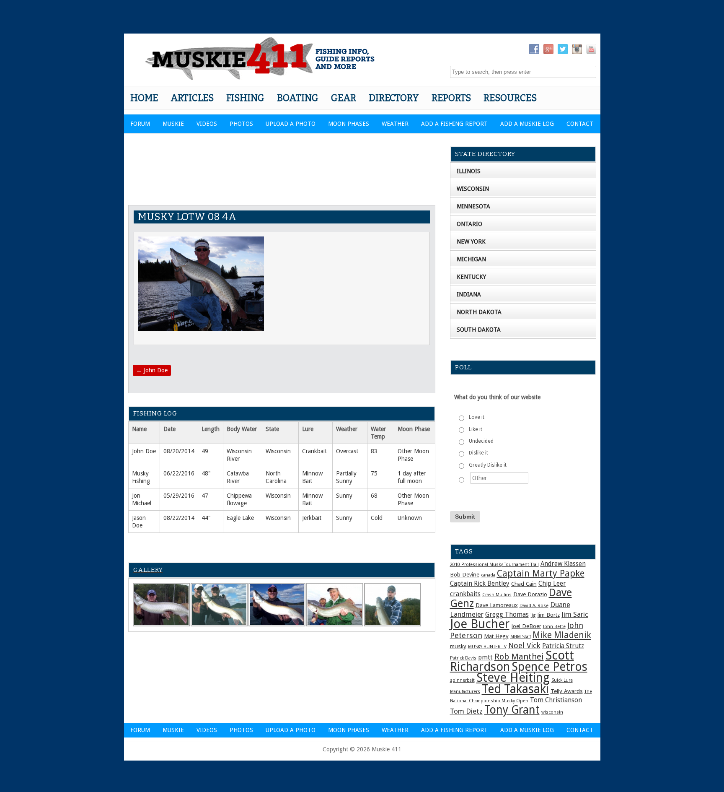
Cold (377, 517)
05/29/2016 (178, 495)
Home (144, 98)
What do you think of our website (497, 397)
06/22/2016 (178, 473)
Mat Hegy (496, 636)
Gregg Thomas (507, 614)
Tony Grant (512, 709)
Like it (475, 429)
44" (206, 517)
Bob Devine (464, 574)
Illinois (469, 171)
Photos (241, 123)
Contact (579, 123)
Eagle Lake (240, 517)
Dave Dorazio (530, 594)
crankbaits (465, 594)
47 (205, 495)
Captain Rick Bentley (479, 583)
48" (206, 473)
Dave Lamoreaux (497, 605)
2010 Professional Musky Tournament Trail (494, 564)
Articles (192, 98)
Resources (510, 98)
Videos (207, 123)
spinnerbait (462, 680)
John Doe (152, 370)
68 (374, 495)
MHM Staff (520, 636)
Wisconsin (278, 451)
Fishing (245, 98)
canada (488, 575)
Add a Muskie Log (527, 123)
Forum (140, 123)
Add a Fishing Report (454, 123)
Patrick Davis (463, 658)
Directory (394, 98)
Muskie (173, 123)
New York (471, 241)
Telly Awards (567, 691)
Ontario (469, 224)
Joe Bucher (479, 624)
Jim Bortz (548, 614)
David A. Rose (534, 605)
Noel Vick (524, 645)
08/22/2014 (178, 517)
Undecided (481, 441)
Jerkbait (311, 517)
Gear (343, 98)
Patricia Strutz (563, 646)
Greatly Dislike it (488, 465)
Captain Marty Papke (540, 573)
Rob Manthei (519, 657)
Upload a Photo (290, 123)
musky (458, 646)
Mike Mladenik (562, 635)
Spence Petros (549, 667)
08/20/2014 (178, 451)
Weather (395, 123)
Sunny (344, 495)
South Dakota (479, 329)
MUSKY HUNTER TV (487, 646)
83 (374, 451)
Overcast (347, 451)
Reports (451, 98)
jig (532, 615)
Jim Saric (574, 614)
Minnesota (473, 206)
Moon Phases (348, 123)
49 (205, 451)
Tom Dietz (466, 711)
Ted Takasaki (515, 689)
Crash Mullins (497, 594)
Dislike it (478, 453)
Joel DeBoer (526, 626)
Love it (476, 417)
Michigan (471, 259)
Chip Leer (552, 583)
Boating (297, 98)
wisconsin (552, 712)
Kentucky (471, 276)
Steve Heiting (513, 677)
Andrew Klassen (563, 564)
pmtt (485, 657)
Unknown (410, 517)
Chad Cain (524, 583)
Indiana (469, 294)
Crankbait (314, 451)
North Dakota (479, 312)
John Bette (554, 626)
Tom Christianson (556, 700)
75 (374, 473)
